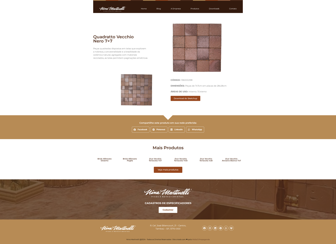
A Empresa (176, 8)
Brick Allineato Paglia (130, 160)
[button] (140, 130)
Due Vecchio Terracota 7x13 (180, 160)
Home (144, 8)
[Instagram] (210, 228)
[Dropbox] (231, 228)
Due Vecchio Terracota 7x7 (155, 160)
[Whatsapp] (226, 228)
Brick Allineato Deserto (105, 160)
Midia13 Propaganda (201, 239)
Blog (158, 8)
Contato (233, 8)
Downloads (214, 8)
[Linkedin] (215, 228)
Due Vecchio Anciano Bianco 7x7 (231, 160)
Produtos (195, 8)
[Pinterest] (220, 228)
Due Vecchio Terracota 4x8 (206, 160)
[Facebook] (204, 228)
